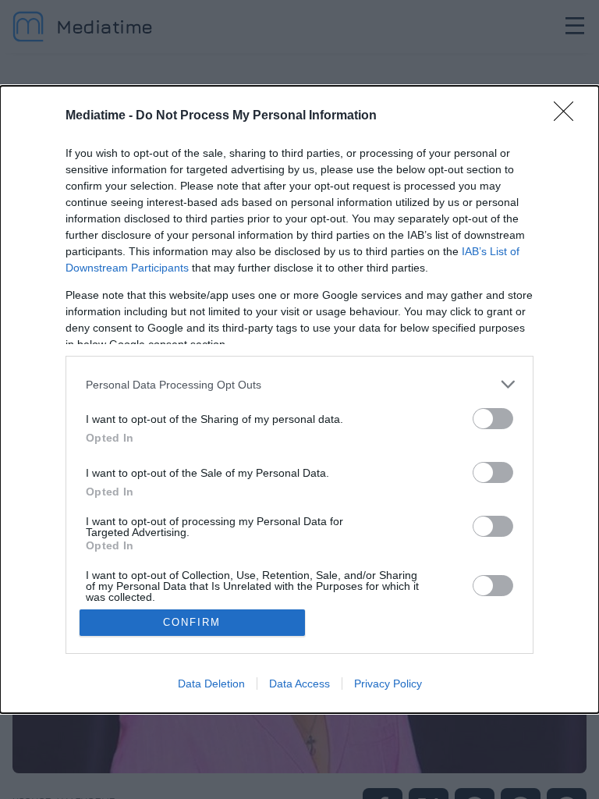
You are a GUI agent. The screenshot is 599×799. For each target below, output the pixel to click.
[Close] (568, 116)
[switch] (493, 418)
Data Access (299, 683)
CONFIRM (192, 622)
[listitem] (299, 384)
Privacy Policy (388, 683)
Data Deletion (211, 683)
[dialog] (299, 399)
